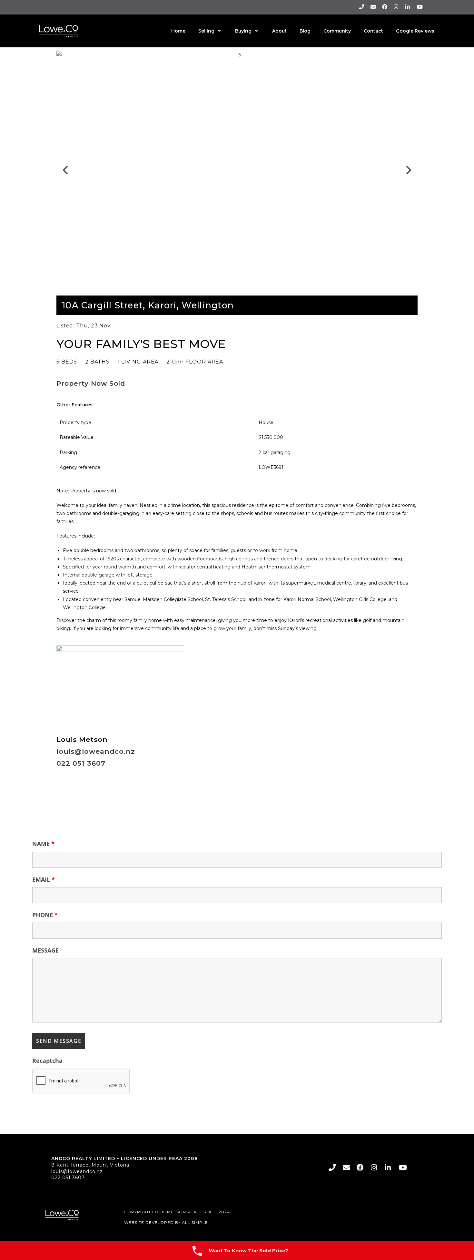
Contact (373, 31)
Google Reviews (415, 31)
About (279, 31)
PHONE (45, 915)
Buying (243, 31)
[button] (65, 170)
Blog (305, 31)
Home (178, 31)
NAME (43, 844)
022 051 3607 (68, 1177)
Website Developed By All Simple (166, 1222)
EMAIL (43, 879)
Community (337, 31)
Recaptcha (47, 1060)
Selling (206, 31)
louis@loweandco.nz (77, 1171)
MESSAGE (45, 950)
